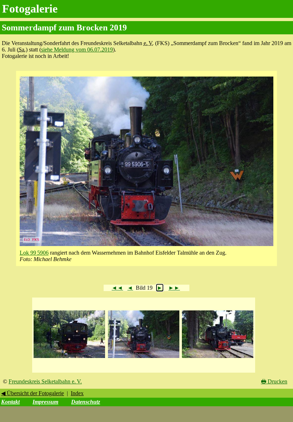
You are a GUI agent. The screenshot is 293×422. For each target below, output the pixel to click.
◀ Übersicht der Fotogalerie (32, 393)
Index (77, 393)
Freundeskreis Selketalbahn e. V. (45, 381)
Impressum (45, 402)
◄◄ (117, 288)
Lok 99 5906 (34, 253)
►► (174, 288)
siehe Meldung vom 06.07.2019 (77, 49)
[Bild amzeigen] (69, 358)
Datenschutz (85, 402)
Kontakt (10, 402)
